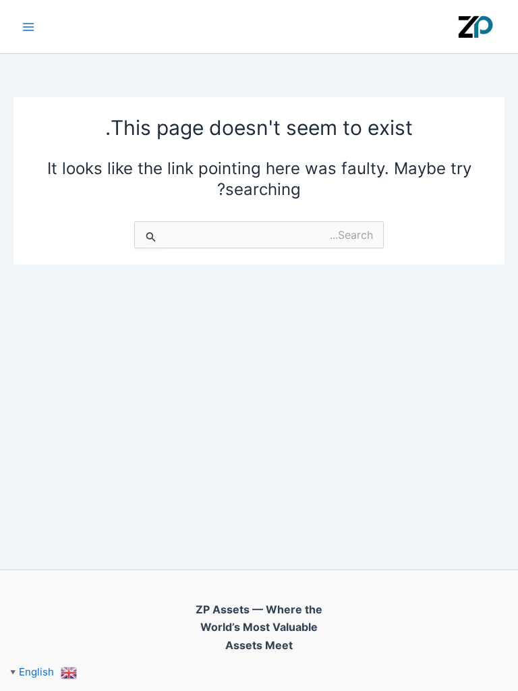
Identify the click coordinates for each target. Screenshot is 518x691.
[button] (43, 671)
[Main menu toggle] (28, 27)
